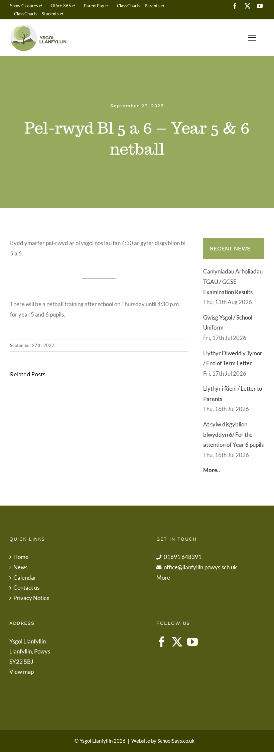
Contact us (26, 587)
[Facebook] (161, 641)
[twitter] (247, 6)
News (20, 567)
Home (20, 556)
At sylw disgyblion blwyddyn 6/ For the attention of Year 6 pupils (233, 434)
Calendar (24, 577)
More (163, 577)
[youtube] (260, 6)
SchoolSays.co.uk (175, 741)
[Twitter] (177, 641)
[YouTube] (192, 641)
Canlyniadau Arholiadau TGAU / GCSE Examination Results (233, 281)
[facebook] (235, 6)
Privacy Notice (31, 597)
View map (21, 671)
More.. (211, 470)
